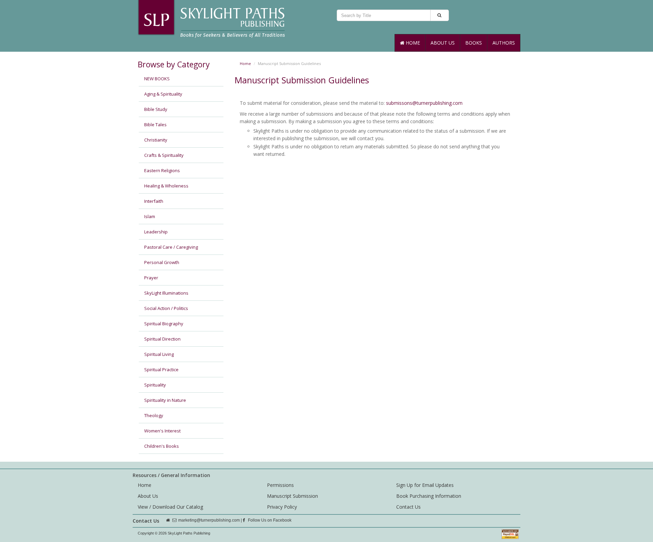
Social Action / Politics (166, 308)
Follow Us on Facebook (269, 520)
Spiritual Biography (163, 324)
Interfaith (153, 201)
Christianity (155, 140)
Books (473, 42)
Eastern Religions (162, 170)
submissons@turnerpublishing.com (424, 103)
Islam (149, 216)
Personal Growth (161, 262)
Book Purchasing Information (428, 496)
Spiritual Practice (161, 369)
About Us (443, 42)
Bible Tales (155, 124)
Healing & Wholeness (166, 186)
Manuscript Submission (292, 496)
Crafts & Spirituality (164, 155)
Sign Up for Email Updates (425, 485)
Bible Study (155, 109)
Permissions (280, 485)
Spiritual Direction (162, 339)
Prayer (151, 278)
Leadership (156, 232)
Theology (153, 415)
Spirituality (155, 385)
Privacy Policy (282, 507)
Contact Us (408, 507)
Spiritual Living (159, 354)
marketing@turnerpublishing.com (209, 520)
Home (412, 42)
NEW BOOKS (157, 79)
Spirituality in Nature (165, 400)
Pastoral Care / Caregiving (171, 247)
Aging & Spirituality (163, 94)
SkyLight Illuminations (166, 293)
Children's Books (161, 446)
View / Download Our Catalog (170, 507)
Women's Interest (162, 431)
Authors (503, 42)
